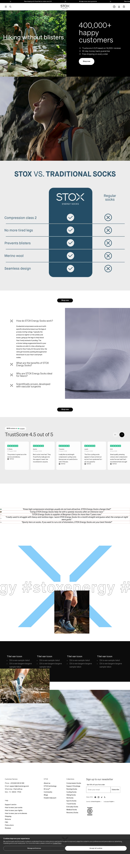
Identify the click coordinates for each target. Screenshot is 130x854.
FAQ (6, 822)
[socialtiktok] (101, 797)
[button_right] (122, 434)
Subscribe (115, 790)
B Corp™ (47, 789)
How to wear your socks (13, 807)
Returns (8, 819)
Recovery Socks (72, 813)
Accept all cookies (96, 848)
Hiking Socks (71, 795)
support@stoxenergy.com (19, 786)
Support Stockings (73, 786)
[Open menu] (6, 7)
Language (106, 801)
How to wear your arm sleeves (16, 813)
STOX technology (50, 786)
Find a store (9, 825)
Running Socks (71, 789)
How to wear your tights (13, 810)
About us (47, 783)
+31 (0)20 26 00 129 (17, 783)
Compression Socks (73, 783)
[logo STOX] (65, 7)
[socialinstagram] (98, 797)
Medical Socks (71, 810)
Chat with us (17, 789)
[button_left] (115, 434)
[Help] (114, 7)
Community (48, 792)
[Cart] (124, 6)
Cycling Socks (71, 792)
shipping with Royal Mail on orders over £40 (107, 1)
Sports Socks (71, 801)
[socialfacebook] (95, 797)
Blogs (46, 795)
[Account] (119, 6)
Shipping (8, 816)
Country (88, 801)
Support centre (10, 805)
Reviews (8, 828)
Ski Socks (69, 798)
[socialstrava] (104, 797)
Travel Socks (71, 804)
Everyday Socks (72, 807)
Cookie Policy (57, 843)
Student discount (50, 798)
